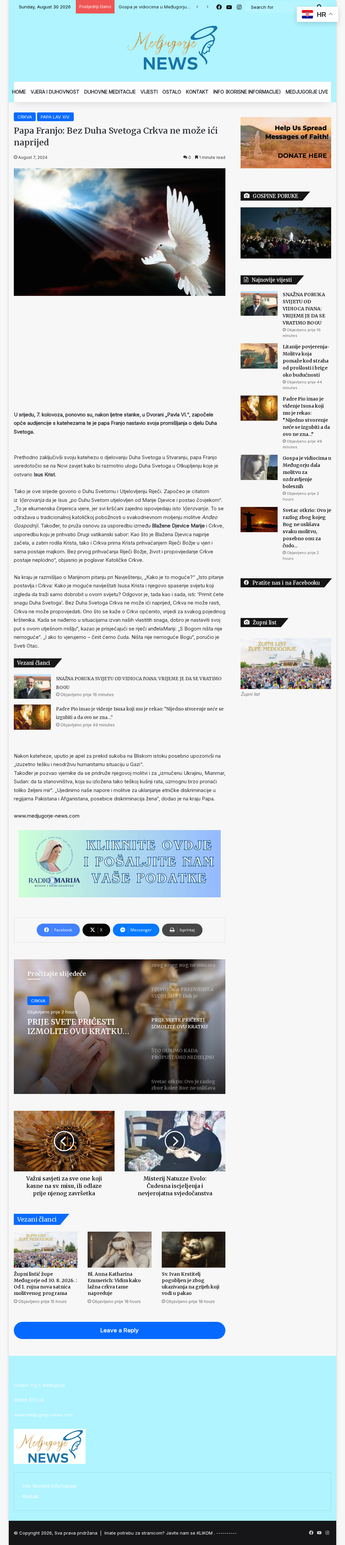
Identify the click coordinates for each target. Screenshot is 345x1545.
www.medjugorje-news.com (47, 816)
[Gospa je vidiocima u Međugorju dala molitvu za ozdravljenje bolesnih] (259, 467)
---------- (226, 1533)
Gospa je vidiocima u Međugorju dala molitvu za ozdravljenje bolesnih (307, 472)
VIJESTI (149, 92)
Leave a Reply (119, 1330)
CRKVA (25, 116)
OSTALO (171, 92)
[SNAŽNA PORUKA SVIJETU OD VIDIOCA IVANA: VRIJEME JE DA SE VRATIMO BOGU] (32, 686)
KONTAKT (197, 92)
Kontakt (31, 1496)
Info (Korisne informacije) (50, 1486)
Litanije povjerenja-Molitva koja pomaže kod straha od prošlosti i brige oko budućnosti (306, 361)
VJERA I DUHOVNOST (55, 92)
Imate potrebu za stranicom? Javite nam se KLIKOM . (159, 1533)
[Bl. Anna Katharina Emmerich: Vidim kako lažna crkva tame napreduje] (120, 1250)
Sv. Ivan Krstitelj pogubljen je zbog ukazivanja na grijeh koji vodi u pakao (190, 1283)
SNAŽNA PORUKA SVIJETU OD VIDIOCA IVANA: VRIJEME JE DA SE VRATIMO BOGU (304, 308)
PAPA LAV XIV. (55, 116)
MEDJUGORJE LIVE (307, 92)
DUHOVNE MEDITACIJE (110, 92)
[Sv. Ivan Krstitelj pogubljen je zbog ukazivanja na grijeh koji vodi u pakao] (194, 1250)
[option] (120, 1026)
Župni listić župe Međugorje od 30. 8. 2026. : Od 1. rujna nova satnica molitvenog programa (45, 1283)
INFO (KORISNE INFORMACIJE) (247, 92)
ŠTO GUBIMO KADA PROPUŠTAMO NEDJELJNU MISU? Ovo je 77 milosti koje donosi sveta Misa (82, 1026)
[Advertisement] (120, 353)
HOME (19, 92)
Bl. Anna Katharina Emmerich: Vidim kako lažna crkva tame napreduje (114, 1283)
